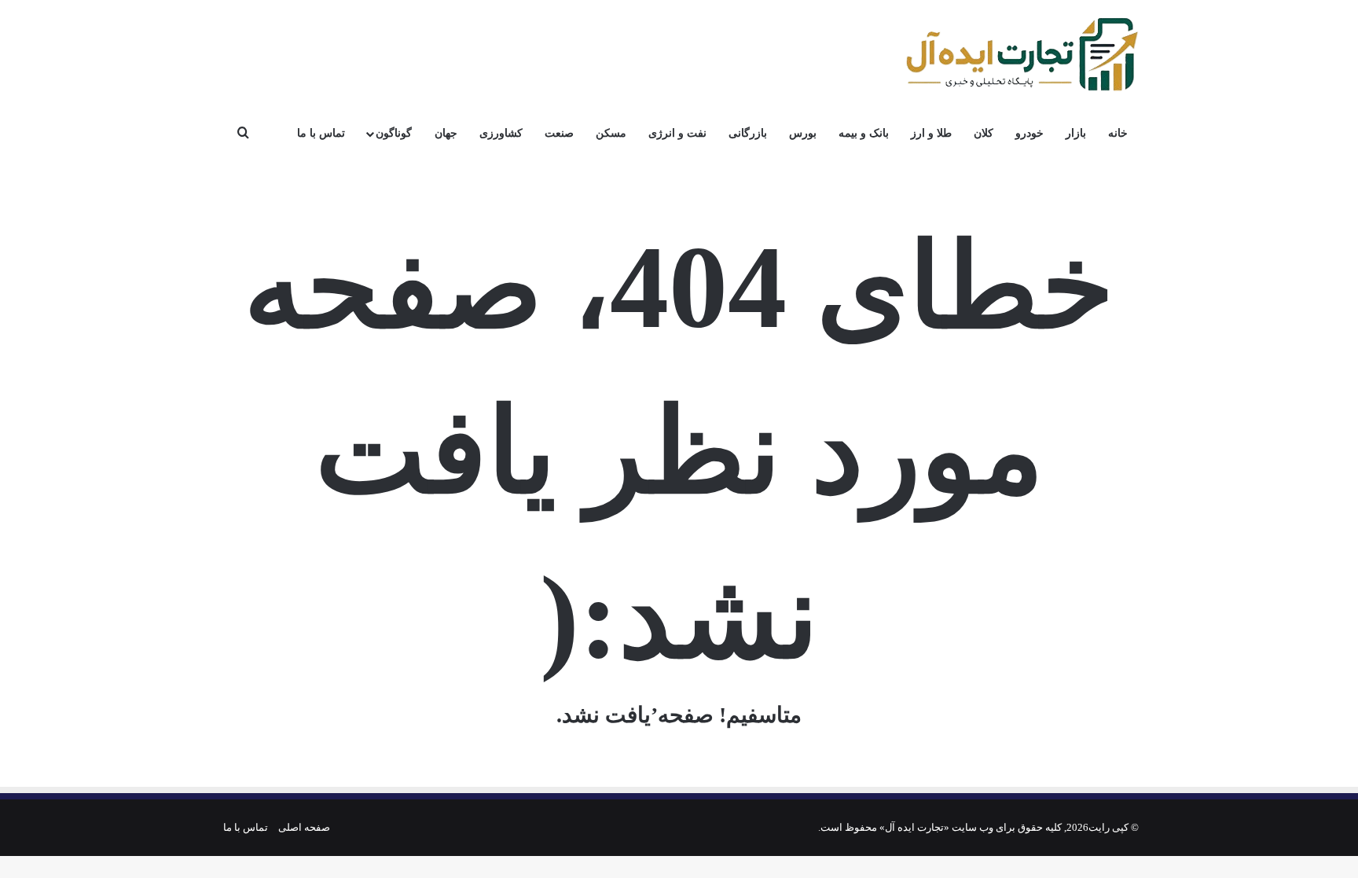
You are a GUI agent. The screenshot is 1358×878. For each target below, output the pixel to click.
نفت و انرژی (677, 133)
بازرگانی (748, 133)
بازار (1076, 133)
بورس (803, 133)
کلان (983, 133)
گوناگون (394, 133)
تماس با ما (321, 133)
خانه (1118, 133)
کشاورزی (501, 133)
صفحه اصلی (304, 827)
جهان (446, 133)
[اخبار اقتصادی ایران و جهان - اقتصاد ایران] (1021, 55)
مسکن (611, 133)
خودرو (1029, 133)
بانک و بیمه (864, 133)
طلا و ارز (931, 133)
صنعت (559, 133)
